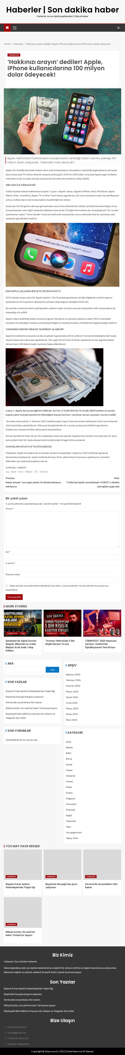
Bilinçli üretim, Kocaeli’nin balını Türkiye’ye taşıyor (31, 708)
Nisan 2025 (72, 714)
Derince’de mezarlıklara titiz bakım (24, 702)
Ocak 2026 (72, 702)
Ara (10, 663)
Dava (20, 471)
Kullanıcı (28, 471)
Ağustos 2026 (73, 674)
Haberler (70, 775)
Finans (69, 770)
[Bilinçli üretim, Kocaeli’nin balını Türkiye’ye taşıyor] (23, 912)
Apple (13, 471)
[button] (14, 28)
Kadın (69, 786)
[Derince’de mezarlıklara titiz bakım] (102, 864)
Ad (8, 551)
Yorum (10, 508)
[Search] (118, 28)
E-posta (10, 563)
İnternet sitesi (13, 574)
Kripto (69, 792)
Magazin (70, 798)
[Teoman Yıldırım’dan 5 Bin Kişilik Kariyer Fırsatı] (63, 623)
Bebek (69, 747)
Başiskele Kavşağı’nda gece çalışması (25, 696)
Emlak (69, 764)
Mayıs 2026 (72, 691)
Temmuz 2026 (73, 680)
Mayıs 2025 (72, 708)
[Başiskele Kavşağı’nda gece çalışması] (63, 864)
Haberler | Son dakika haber (62, 9)
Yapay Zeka (72, 838)
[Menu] (14, 28)
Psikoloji (70, 809)
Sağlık (69, 815)
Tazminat (43, 471)
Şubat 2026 (72, 697)
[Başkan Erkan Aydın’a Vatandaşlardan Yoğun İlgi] (23, 864)
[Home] (7, 27)
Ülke (23, 633)
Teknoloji (14, 55)
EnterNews (73, 1051)
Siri (36, 471)
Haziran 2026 (73, 685)
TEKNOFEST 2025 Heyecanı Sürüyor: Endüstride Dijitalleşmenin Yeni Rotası (100, 644)
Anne (68, 741)
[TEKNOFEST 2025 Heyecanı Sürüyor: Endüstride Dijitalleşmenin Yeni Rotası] (102, 623)
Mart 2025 (71, 719)
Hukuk (69, 781)
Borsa (69, 758)
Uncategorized (74, 832)
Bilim (68, 753)
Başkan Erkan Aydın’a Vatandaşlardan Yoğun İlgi (30, 691)
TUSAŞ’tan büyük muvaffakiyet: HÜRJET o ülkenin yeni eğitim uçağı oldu (92, 482)
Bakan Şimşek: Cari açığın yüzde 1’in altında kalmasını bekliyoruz (33, 482)
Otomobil (71, 804)
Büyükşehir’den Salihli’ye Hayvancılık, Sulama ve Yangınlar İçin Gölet (39, 1010)
